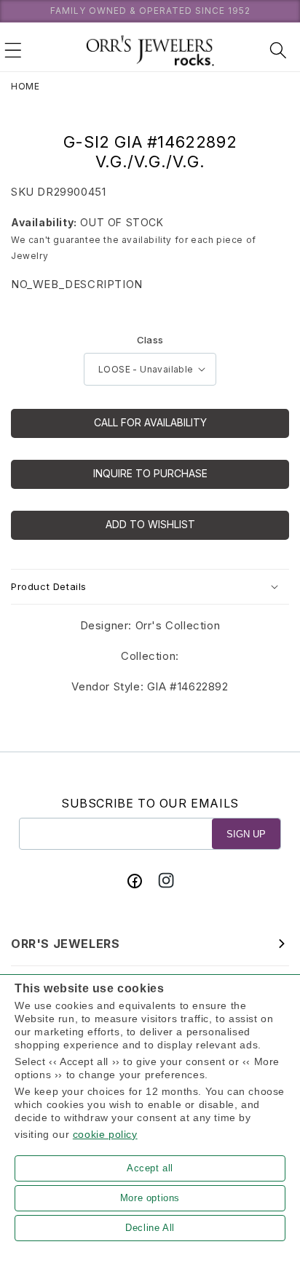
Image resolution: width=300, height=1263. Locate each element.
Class (150, 340)
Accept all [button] (150, 1168)
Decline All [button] (150, 1227)
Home (25, 86)
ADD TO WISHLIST (150, 524)
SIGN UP (246, 834)
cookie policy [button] (105, 1134)
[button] (13, 50)
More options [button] (150, 1197)
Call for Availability (150, 422)
